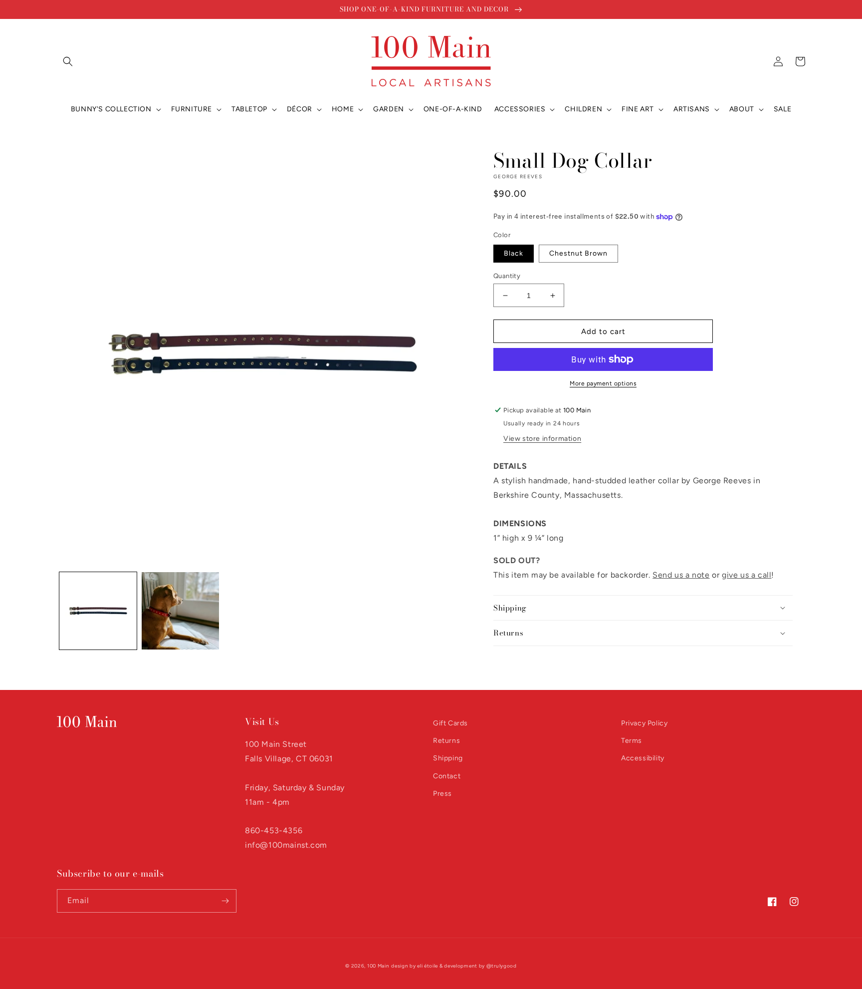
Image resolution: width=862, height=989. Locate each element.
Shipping (448, 758)
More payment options (603, 383)
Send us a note (680, 575)
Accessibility (642, 758)
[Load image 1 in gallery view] (98, 611)
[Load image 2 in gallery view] (180, 611)
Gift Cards (450, 723)
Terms (631, 740)
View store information (542, 438)
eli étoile (427, 966)
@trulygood (501, 966)
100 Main (378, 966)
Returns (446, 740)
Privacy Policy (644, 723)
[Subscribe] (225, 901)
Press (442, 793)
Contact (446, 776)
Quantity (506, 276)
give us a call (746, 575)
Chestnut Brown (578, 253)
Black (513, 253)
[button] (68, 61)
